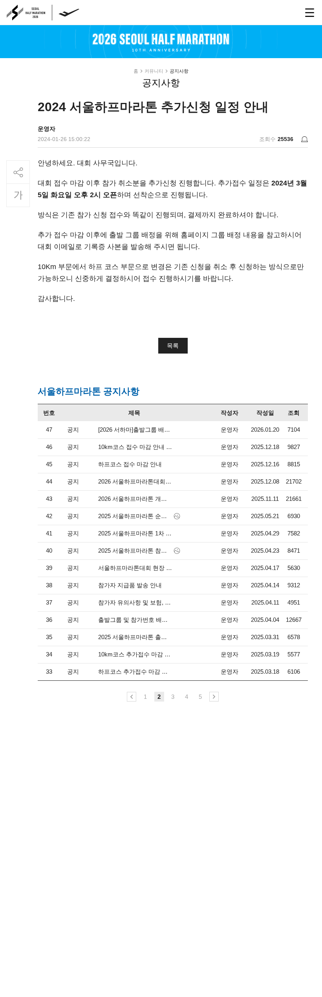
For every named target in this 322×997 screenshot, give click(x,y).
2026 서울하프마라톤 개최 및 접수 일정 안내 (135, 498)
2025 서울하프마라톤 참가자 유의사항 (135, 550)
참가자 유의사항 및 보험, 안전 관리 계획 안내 (135, 602)
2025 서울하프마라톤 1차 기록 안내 (135, 533)
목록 (173, 345)
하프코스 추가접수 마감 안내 (135, 671)
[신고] (304, 139)
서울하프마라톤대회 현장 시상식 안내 (135, 567)
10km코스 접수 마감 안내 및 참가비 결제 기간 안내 (135, 447)
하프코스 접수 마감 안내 (130, 464)
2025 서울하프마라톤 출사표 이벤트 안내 (135, 637)
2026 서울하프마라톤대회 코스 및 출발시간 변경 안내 (135, 481)
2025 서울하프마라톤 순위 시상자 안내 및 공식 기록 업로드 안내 (135, 516)
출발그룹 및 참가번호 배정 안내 (135, 619)
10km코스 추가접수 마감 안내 (135, 654)
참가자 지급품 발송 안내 (130, 585)
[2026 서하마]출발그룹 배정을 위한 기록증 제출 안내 (135, 429)
